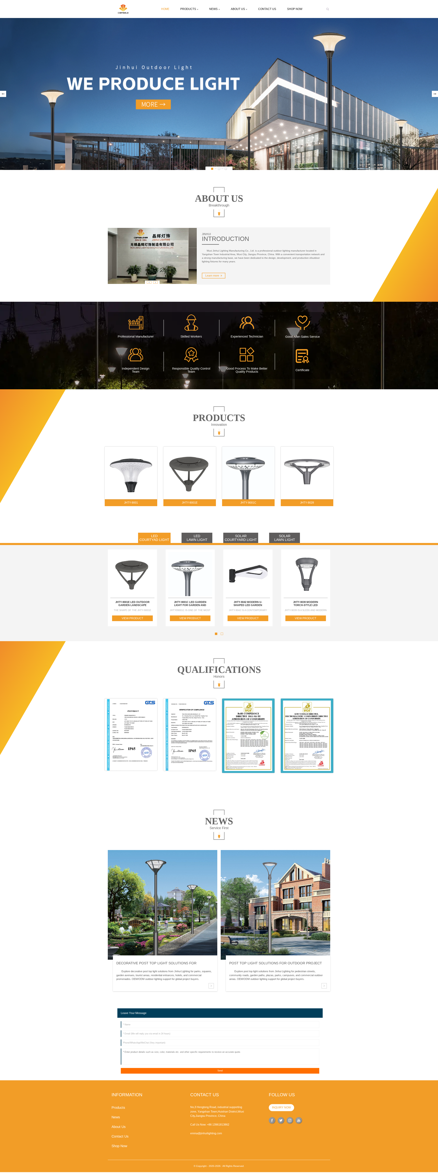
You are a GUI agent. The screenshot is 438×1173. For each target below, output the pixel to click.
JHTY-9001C (248, 502)
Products (188, 9)
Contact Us (267, 9)
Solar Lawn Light (284, 538)
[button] (3, 94)
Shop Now (294, 9)
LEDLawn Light (197, 538)
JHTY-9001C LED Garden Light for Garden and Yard (190, 604)
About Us (238, 9)
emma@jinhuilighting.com (206, 1133)
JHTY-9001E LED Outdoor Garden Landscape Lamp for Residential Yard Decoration (132, 604)
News (213, 9)
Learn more (212, 275)
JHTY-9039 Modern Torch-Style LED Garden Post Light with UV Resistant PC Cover (305, 604)
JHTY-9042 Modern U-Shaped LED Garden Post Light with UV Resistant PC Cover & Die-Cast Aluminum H (247, 604)
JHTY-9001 (131, 502)
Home (165, 9)
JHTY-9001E (190, 502)
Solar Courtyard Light (241, 538)
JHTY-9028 (307, 502)
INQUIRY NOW (281, 1107)
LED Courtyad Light (154, 538)
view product (132, 618)
